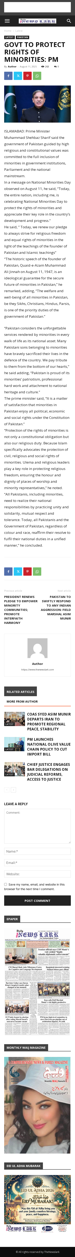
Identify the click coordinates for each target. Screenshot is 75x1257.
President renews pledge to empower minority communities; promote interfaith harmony (21, 610)
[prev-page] (6, 789)
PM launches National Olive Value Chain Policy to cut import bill (49, 747)
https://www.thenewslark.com (37, 669)
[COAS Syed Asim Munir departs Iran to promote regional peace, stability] (14, 719)
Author (12, 66)
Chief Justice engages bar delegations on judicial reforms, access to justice (48, 772)
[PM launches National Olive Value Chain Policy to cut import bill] (14, 744)
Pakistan (22, 37)
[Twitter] (18, 76)
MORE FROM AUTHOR (22, 701)
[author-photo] (38, 658)
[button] (7, 21)
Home (7, 31)
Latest (18, 31)
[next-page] (13, 789)
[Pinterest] (27, 76)
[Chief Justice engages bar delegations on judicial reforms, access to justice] (14, 769)
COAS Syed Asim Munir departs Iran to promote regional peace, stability (49, 721)
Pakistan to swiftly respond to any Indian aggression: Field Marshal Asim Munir (56, 607)
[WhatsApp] (37, 76)
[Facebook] (8, 76)
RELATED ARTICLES (20, 692)
